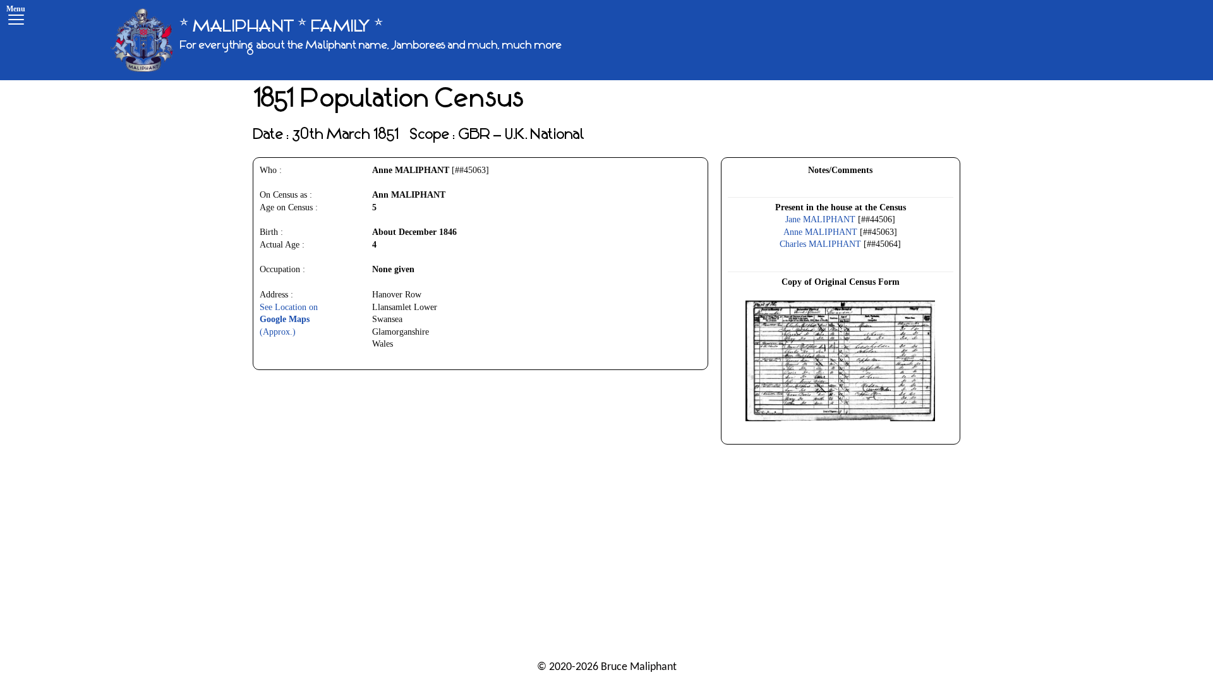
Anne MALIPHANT (820, 232)
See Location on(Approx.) (289, 319)
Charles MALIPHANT (820, 244)
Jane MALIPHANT (820, 219)
